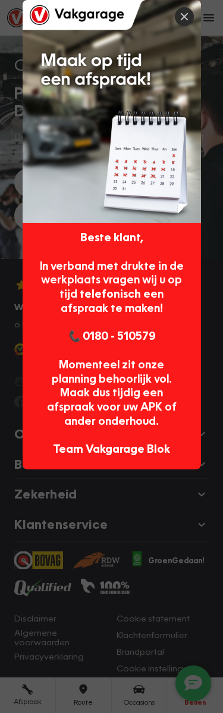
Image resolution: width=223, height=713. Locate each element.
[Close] (184, 16)
